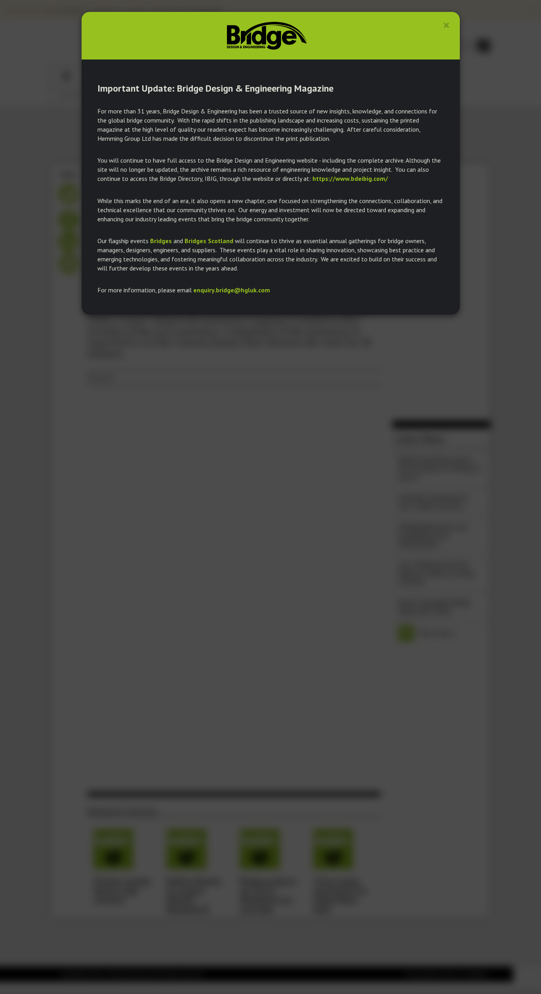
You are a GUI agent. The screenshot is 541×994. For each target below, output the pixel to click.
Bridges (161, 241)
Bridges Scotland (209, 241)
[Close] (446, 25)
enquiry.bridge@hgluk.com (231, 290)
